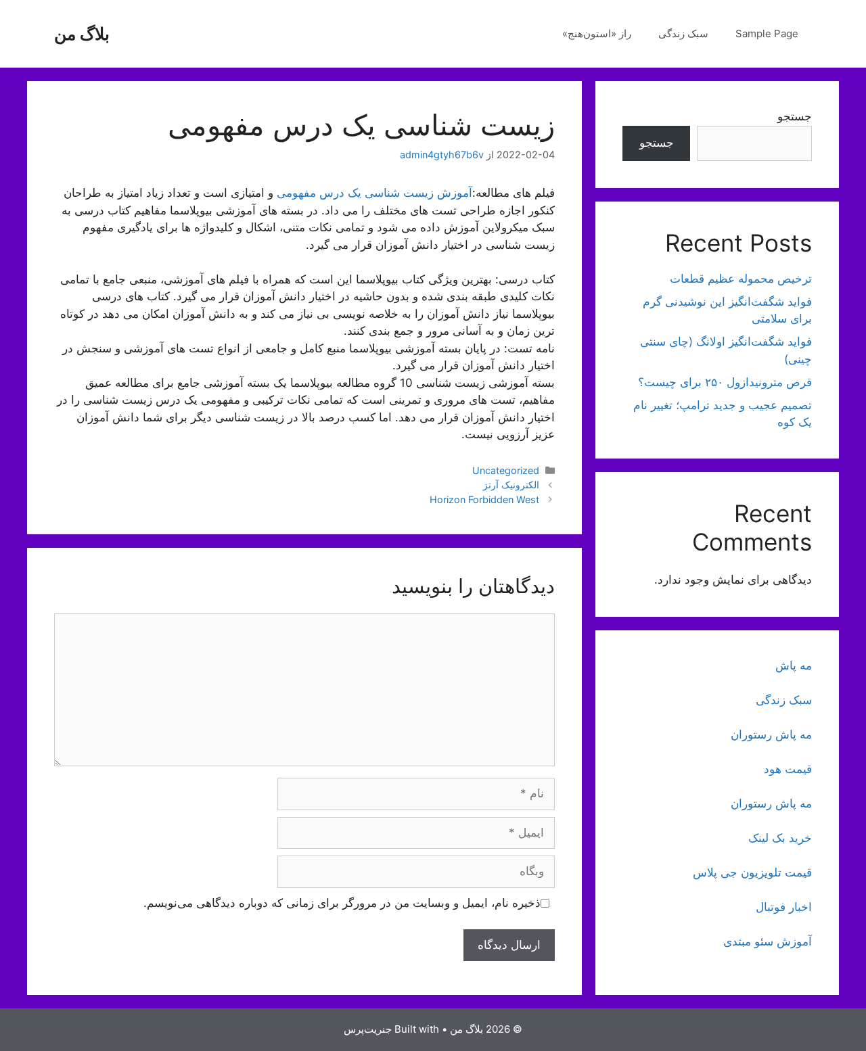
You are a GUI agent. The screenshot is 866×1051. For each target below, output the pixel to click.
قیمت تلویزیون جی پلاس (752, 872)
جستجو (794, 116)
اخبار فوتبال (784, 907)
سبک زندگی (683, 33)
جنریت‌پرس (368, 1029)
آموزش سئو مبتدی (767, 941)
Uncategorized (505, 470)
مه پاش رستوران (771, 734)
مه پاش (793, 665)
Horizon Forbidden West (484, 499)
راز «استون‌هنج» (596, 33)
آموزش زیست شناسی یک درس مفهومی (374, 193)
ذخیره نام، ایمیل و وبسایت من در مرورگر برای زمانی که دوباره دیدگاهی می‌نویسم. (342, 903)
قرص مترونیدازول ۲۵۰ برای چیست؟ (725, 382)
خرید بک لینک (780, 838)
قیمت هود (788, 769)
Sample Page (766, 33)
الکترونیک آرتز (511, 484)
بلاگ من (82, 34)
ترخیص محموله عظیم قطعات (741, 278)
